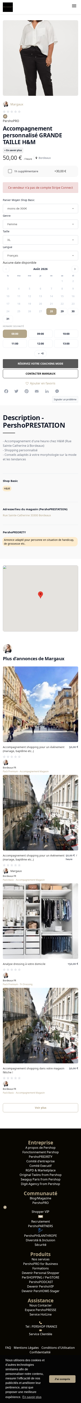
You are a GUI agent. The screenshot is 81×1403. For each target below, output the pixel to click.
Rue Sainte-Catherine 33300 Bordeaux (27, 515)
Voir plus (40, 1107)
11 (18, 296)
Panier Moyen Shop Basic (19, 200)
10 (7, 296)
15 (62, 296)
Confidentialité (40, 1352)
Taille (6, 231)
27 (40, 311)
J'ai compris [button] (62, 1379)
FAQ (8, 1348)
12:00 (40, 343)
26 (29, 311)
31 (7, 319)
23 (73, 303)
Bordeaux (44, 158)
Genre (7, 215)
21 (51, 303)
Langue (7, 247)
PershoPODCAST (40, 1282)
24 (7, 311)
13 (40, 296)
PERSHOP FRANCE (44, 1326)
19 (29, 303)
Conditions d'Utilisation (58, 1348)
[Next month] (75, 269)
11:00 (14, 343)
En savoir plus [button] (31, 1397)
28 (51, 311)
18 (18, 303)
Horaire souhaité (13, 326)
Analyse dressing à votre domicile (24, 964)
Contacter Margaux (40, 373)
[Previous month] (6, 269)
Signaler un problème (65, 399)
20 (40, 303)
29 (62, 311)
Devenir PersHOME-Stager (41, 1291)
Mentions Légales (26, 1348)
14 (51, 296)
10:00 (66, 333)
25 (18, 311)
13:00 (66, 343)
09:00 (40, 333)
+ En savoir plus (13, 150)
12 (29, 296)
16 (73, 296)
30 (73, 311)
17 (7, 303)
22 (62, 303)
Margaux (16, 104)
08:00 (14, 333)
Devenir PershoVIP (40, 1286)
